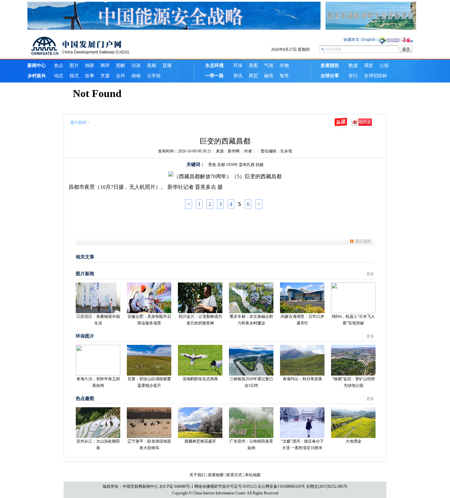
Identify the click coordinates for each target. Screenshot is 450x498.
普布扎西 (247, 164)
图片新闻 (78, 122)
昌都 (221, 164)
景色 (212, 164)
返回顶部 (363, 241)
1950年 (232, 164)
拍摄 (260, 164)
